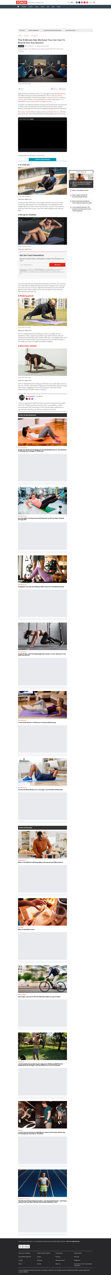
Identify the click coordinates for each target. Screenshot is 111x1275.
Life (48, 7)
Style (53, 7)
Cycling (20, 1260)
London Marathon (33, 30)
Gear (36, 7)
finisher (60, 95)
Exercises (76, 1256)
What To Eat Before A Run (80, 190)
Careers (39, 1256)
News (58, 7)
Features (21, 46)
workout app (22, 99)
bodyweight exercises (53, 112)
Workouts (26, 35)
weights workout (46, 101)
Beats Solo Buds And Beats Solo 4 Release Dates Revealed (81, 202)
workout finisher (26, 112)
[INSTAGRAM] (30, 399)
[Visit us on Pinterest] (84, 2)
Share (22, 89)
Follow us (55, 89)
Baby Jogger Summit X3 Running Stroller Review (79, 196)
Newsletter (63, 89)
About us (58, 1264)
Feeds (20, 1264)
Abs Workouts (34, 35)
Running (58, 1256)
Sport (42, 7)
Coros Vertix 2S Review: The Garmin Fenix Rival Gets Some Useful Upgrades (81, 209)
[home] (18, 6)
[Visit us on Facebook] (77, 2)
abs (56, 95)
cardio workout (34, 101)
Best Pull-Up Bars (71, 30)
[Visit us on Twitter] (79, 2)
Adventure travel (60, 1260)
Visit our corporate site (72, 1241)
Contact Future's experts (43, 1253)
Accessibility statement (24, 1256)
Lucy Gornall (29, 46)
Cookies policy (78, 1253)
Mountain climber (28, 345)
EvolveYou (56, 97)
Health (31, 7)
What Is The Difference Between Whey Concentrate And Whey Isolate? (82, 184)
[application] (42, 134)
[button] (92, 2)
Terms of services (39, 269)
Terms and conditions (24, 1253)
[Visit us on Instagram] (82, 2)
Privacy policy (59, 1253)
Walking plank (27, 295)
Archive (39, 1264)
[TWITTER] (27, 399)
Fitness (24, 7)
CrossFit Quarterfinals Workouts (52, 30)
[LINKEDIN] (32, 399)
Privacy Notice (23, 270)
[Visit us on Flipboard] (87, 2)
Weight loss (77, 1260)
